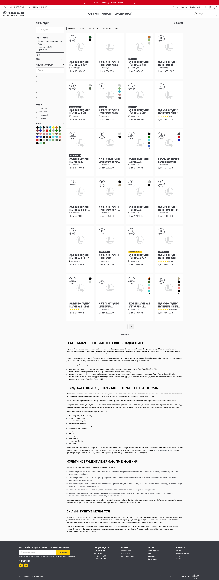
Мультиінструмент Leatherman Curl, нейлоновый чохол (80, 208)
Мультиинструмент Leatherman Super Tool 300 (109, 160)
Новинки (131, 59)
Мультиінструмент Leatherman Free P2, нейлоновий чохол (80, 256)
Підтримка (184, 7)
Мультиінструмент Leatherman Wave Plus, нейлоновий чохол (168, 256)
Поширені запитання (183, 556)
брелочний (43, 109)
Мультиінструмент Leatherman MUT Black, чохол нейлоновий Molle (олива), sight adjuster (138, 111)
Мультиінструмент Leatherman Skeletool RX (109, 305)
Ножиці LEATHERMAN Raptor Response (168, 160)
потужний (42, 118)
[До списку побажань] (85, 74)
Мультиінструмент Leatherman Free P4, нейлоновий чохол (168, 208)
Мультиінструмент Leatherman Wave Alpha (79, 63)
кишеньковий (44, 112)
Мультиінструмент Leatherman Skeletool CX (138, 160)
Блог (149, 553)
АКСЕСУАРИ (107, 13)
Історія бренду (153, 551)
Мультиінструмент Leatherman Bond (138, 63)
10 (39, 89)
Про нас (175, 7)
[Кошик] (215, 7)
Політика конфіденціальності (182, 552)
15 (39, 98)
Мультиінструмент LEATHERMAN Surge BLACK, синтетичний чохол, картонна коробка (169, 111)
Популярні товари (134, 252)
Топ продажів (74, 155)
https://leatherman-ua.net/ (163, 450)
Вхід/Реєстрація (195, 7)
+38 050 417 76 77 (15, 7)
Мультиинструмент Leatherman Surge (79, 305)
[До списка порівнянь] (90, 76)
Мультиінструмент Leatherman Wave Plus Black (138, 256)
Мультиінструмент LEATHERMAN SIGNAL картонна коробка (168, 305)
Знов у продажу (74, 107)
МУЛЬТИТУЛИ (93, 13)
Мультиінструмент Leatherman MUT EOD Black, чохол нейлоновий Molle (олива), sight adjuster (169, 63)
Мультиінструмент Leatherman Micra (109, 111)
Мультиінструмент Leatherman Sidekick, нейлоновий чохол (80, 160)
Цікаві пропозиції (123, 13)
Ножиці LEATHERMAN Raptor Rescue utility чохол (139, 305)
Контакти (151, 556)
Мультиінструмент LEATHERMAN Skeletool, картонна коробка (139, 208)
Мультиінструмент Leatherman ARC (79, 111)
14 (39, 95)
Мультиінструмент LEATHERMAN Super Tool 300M (109, 208)
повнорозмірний (45, 115)
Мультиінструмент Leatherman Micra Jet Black (109, 63)
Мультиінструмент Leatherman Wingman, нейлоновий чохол (109, 256)
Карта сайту (152, 559)
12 (39, 92)
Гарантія (178, 559)
